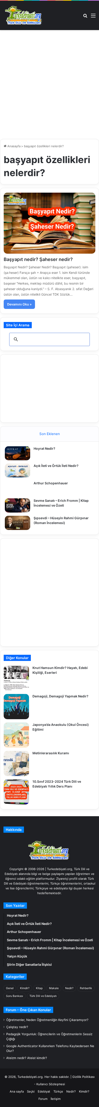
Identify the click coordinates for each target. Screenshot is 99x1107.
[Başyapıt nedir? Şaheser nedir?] (49, 223)
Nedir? (69, 988)
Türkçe (58, 1091)
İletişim (56, 1099)
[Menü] (93, 17)
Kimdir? (24, 988)
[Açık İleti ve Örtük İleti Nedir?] (17, 470)
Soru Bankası (14, 996)
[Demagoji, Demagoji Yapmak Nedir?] (16, 706)
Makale (54, 988)
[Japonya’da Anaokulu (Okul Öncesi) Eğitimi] (16, 735)
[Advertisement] (49, 86)
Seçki (31, 1091)
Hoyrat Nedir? (44, 448)
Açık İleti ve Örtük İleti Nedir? (56, 466)
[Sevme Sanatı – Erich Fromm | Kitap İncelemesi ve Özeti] (17, 505)
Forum (42, 1099)
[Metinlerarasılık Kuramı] (16, 763)
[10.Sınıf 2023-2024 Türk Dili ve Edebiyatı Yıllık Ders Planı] (16, 792)
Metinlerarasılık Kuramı (50, 753)
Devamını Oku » (19, 304)
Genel (10, 988)
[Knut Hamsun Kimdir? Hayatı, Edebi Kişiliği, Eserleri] (16, 678)
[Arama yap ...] (85, 17)
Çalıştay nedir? (17, 1027)
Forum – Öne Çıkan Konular (28, 1010)
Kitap (39, 988)
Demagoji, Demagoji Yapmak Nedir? (60, 696)
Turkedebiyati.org (30, 1077)
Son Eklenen (49, 434)
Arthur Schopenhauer (51, 483)
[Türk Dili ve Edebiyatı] (24, 15)
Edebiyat (44, 1091)
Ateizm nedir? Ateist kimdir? (26, 1058)
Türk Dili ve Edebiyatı (43, 996)
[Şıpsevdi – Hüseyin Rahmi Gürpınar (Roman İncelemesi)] (17, 523)
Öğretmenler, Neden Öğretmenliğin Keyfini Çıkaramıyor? (47, 1020)
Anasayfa (13, 146)
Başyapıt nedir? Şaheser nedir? (38, 259)
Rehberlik (86, 988)
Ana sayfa (17, 1091)
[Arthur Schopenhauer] (17, 488)
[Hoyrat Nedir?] (17, 453)
